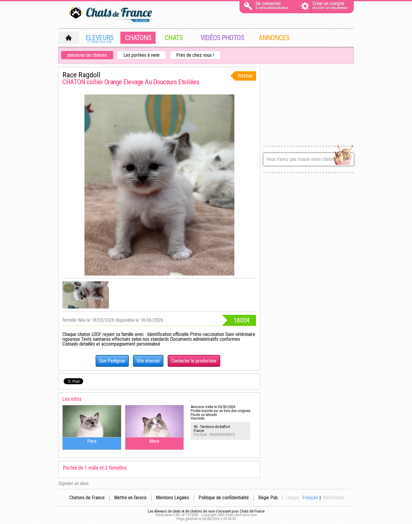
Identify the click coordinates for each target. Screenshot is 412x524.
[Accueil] (68, 38)
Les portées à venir (141, 55)
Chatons (138, 38)
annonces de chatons (87, 55)
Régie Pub (268, 497)
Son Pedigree (112, 361)
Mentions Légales (172, 497)
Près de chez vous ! (195, 55)
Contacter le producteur (194, 361)
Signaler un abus (73, 483)
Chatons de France (87, 497)
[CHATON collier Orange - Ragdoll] (85, 294)
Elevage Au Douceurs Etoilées (161, 82)
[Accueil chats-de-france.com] (112, 15)
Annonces (273, 38)
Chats (173, 38)
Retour (245, 75)
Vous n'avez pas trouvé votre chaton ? (302, 159)
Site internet (148, 361)
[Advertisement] (308, 104)
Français (310, 497)
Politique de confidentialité (223, 497)
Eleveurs (99, 39)
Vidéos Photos (222, 38)
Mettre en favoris (130, 497)
